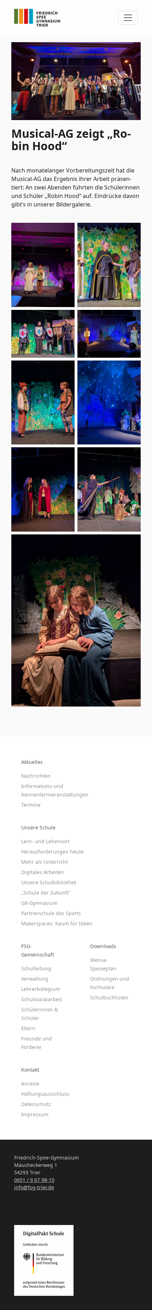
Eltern (28, 1028)
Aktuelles (32, 762)
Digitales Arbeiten (42, 872)
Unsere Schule (38, 827)
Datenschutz (36, 1104)
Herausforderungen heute (52, 851)
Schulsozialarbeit (41, 999)
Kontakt (30, 1069)
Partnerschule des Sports (51, 913)
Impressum (34, 1114)
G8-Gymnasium (39, 903)
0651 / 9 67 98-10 (34, 1179)
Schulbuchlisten (109, 997)
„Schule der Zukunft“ (45, 892)
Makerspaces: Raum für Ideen (57, 923)
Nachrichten (36, 775)
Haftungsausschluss (45, 1093)
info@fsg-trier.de (34, 1187)
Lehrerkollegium (40, 989)
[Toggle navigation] (128, 18)
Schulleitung (36, 968)
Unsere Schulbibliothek (48, 882)
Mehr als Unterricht (44, 861)
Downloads (103, 946)
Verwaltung (34, 978)
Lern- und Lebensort (45, 841)
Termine (31, 804)
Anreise (30, 1083)
